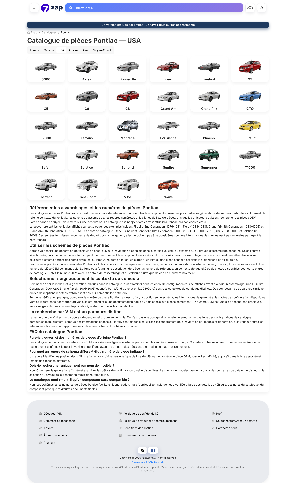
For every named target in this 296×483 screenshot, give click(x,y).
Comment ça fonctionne (59, 420)
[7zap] (52, 8)
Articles (48, 428)
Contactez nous (226, 428)
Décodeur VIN (52, 413)
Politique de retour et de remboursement (150, 420)
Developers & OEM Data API (148, 462)
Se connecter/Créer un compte (236, 420)
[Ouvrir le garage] (250, 7)
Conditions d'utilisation (138, 428)
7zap (33, 32)
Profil (219, 413)
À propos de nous (55, 435)
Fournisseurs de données (139, 435)
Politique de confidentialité (140, 413)
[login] (261, 7)
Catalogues (49, 32)
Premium (49, 442)
